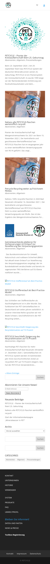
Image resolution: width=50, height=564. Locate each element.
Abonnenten (10, 60)
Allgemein (21, 60)
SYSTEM (8, 497)
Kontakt (9, 553)
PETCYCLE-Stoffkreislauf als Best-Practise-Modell (25, 291)
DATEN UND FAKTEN (13, 523)
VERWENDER (10, 490)
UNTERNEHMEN (12, 480)
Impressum (22, 553)
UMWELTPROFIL (11, 512)
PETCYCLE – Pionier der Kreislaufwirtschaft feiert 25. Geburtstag (24, 56)
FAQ (6, 507)
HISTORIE (9, 485)
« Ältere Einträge (12, 373)
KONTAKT (9, 475)
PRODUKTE (9, 502)
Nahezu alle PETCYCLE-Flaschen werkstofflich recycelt (20, 123)
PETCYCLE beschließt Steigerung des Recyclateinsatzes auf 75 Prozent (22, 337)
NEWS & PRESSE (12, 528)
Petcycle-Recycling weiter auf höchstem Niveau (24, 189)
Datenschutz (35, 553)
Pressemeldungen (34, 60)
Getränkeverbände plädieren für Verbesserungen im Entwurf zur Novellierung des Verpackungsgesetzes (24, 244)
